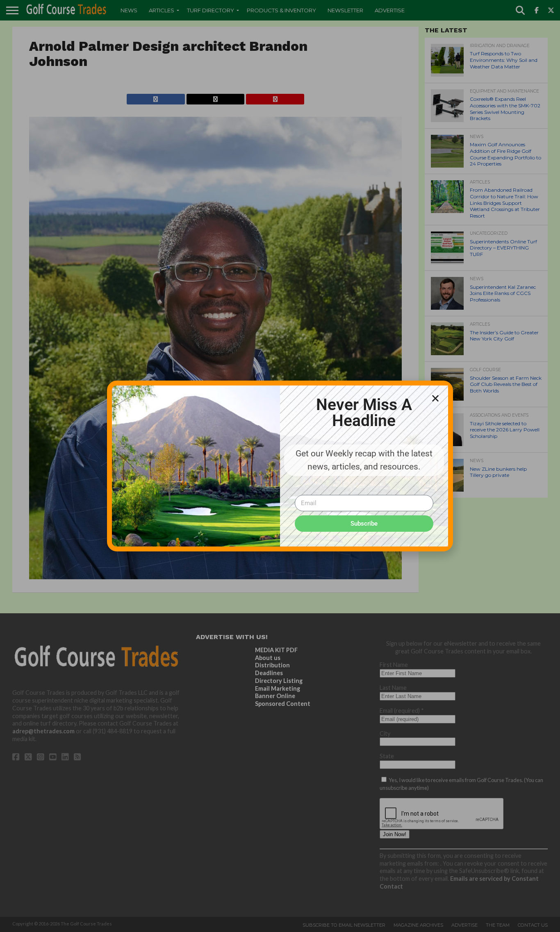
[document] (280, 466)
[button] (435, 398)
